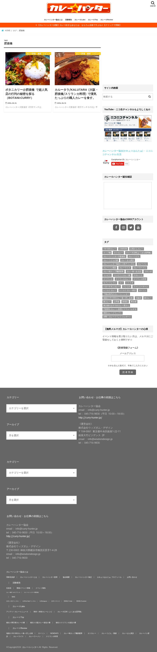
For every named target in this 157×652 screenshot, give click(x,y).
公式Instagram (43, 601)
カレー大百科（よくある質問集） (70, 612)
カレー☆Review (106, 20)
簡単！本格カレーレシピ (43, 612)
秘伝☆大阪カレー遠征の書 (40, 622)
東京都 (133, 301)
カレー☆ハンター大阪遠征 (114, 256)
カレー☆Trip (93, 20)
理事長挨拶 (10, 577)
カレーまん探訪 (127, 260)
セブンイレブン (109, 283)
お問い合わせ (132, 577)
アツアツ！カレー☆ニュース (17, 612)
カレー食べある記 (134, 271)
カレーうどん (134, 256)
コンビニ (107, 275)
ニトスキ (129, 283)
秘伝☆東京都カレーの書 (15, 622)
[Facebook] (116, 227)
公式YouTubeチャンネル (29, 601)
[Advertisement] (127, 58)
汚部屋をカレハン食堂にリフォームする (119, 309)
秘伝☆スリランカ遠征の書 (66, 622)
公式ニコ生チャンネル (12, 601)
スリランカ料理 (139, 279)
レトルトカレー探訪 (127, 290)
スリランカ (108, 279)
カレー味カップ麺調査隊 (113, 271)
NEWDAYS (54, 633)
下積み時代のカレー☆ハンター (116, 294)
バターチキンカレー (111, 286)
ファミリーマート (140, 286)
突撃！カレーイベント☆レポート (117, 316)
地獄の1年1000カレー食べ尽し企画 (118, 298)
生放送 (8, 588)
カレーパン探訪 (109, 268)
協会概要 (66, 577)
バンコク (126, 286)
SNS (13, 597)
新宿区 (125, 301)
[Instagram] (123, 227)
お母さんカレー (136, 249)
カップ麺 (107, 253)
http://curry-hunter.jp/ (90, 417)
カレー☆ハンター (30, 647)
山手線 (116, 301)
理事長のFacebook (81, 601)
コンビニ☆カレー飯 (122, 275)
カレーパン (142, 264)
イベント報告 (41, 588)
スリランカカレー (123, 279)
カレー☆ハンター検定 (83, 577)
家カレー (148, 298)
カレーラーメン (139, 268)
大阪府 (138, 298)
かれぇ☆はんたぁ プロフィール (109, 577)
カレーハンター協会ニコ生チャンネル (119, 264)
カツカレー (118, 253)
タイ (121, 283)
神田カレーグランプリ (112, 313)
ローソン (142, 290)
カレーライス (124, 268)
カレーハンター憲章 (49, 577)
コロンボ (148, 271)
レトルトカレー (109, 290)
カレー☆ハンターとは (28, 577)
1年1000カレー (109, 249)
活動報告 (68, 20)
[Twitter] (131, 227)
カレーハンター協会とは (53, 20)
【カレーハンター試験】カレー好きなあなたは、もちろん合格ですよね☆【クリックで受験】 (79, 25)
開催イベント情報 (23, 588)
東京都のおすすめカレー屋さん (116, 305)
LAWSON (123, 249)
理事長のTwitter (68, 601)
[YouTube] (138, 227)
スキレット (138, 275)
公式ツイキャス (55, 601)
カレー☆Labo (80, 20)
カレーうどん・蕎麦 (109, 633)
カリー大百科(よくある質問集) (138, 253)
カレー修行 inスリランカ (13, 592)
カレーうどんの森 (110, 260)
